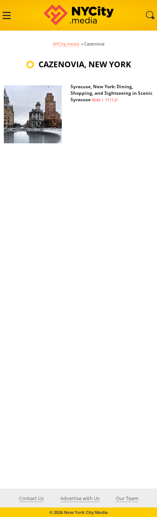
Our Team (127, 498)
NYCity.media (66, 44)
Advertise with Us (79, 498)
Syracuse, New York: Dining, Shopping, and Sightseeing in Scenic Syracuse (111, 93)
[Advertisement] (78, 222)
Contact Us (31, 498)
